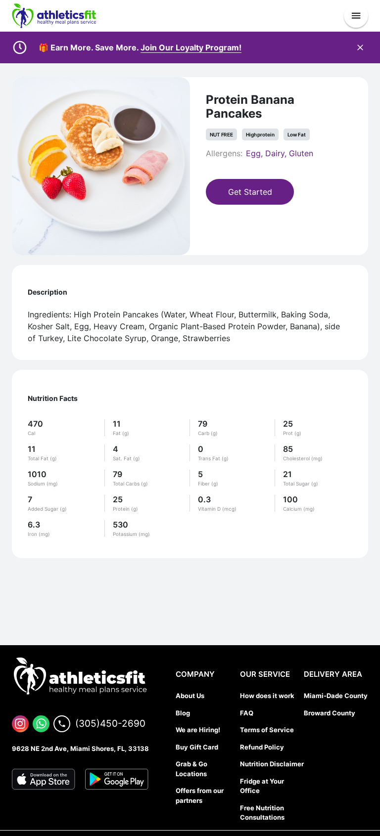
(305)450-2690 (110, 723)
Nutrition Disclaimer (272, 764)
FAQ (246, 713)
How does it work (267, 696)
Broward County (329, 713)
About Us (190, 696)
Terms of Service (267, 730)
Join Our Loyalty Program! (191, 47)
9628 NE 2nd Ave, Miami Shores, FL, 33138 (80, 748)
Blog (183, 713)
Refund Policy (262, 747)
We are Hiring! (198, 730)
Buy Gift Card (197, 747)
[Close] (360, 47)
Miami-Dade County (336, 696)
